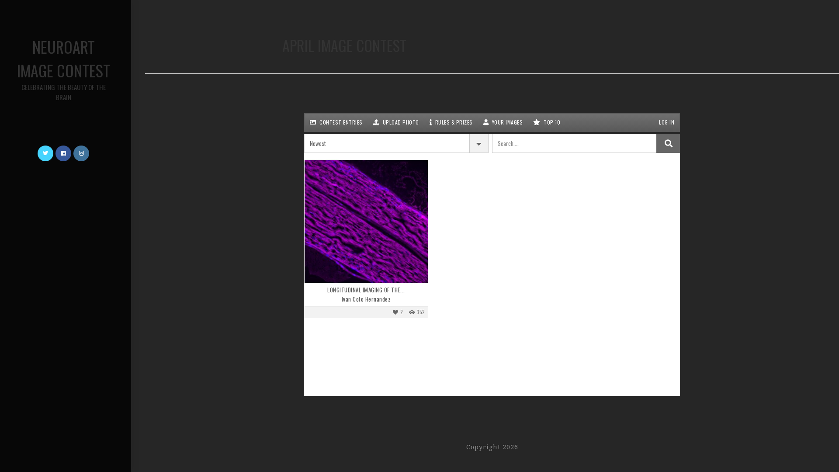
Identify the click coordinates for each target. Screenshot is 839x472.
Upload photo (400, 122)
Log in (666, 122)
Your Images (506, 122)
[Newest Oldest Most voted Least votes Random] (396, 143)
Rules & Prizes (453, 122)
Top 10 (551, 122)
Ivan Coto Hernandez (366, 299)
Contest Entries (340, 122)
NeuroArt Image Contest (63, 68)
